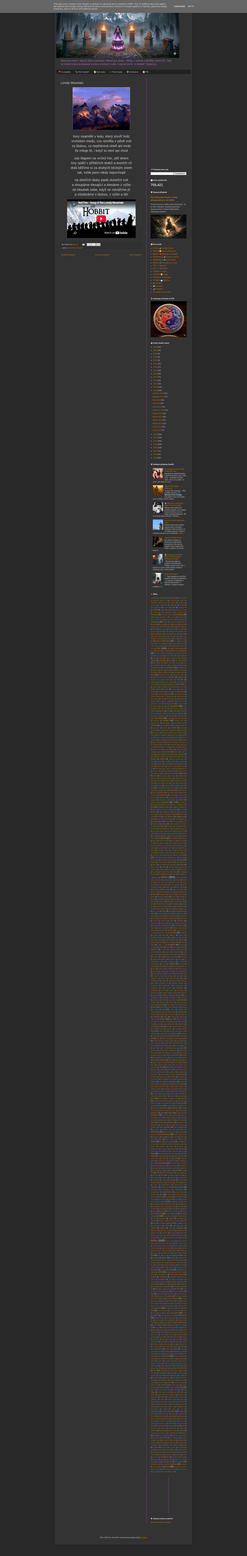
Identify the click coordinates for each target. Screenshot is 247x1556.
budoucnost (180, 646)
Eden (176, 713)
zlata (168, 1442)
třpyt (158, 1322)
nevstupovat (155, 993)
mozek (181, 949)
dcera (182, 672)
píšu (154, 1060)
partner (153, 1045)
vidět (166, 1368)
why (173, 1414)
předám (160, 1122)
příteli (181, 1129)
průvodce (154, 1120)
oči (163, 1009)
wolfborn (181, 1414)
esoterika (154, 725)
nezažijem (174, 993)
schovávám (162, 1199)
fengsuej (175, 732)
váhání (175, 1346)
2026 (155, 347)
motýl (182, 947)
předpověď (170, 1122)
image (169, 792)
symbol (153, 1277)
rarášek (173, 1144)
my (162, 957)
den (173, 677)
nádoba (153, 966)
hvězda (173, 776)
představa (180, 1122)
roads (170, 1156)
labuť (160, 874)
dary (152, 672)
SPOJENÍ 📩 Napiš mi (161, 280)
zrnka (162, 1459)
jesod (169, 812)
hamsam (159, 752)
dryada (182, 699)
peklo (182, 1048)
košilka (166, 850)
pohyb (163, 1079)
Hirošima (168, 754)
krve (154, 864)
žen (168, 1464)
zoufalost (168, 1452)
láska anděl (180, 877)
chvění (159, 788)
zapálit (153, 1426)
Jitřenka (181, 814)
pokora (153, 1081)
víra (154, 1370)
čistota (158, 667)
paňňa (166, 1043)
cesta (184, 651)
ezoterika (173, 728)
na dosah (161, 961)
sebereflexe (166, 1189)
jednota (174, 809)
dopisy (174, 689)
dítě (167, 684)
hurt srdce (163, 776)
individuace (163, 795)
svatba (155, 1270)
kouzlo (153, 852)
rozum (155, 1170)
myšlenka (163, 959)
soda (160, 1223)
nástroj (155, 971)
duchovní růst (169, 703)
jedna (184, 807)
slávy (161, 1209)
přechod (163, 1125)
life (167, 906)
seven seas (180, 1194)
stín (152, 1255)
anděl (173, 607)
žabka (177, 1462)
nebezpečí (180, 976)
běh (185, 626)
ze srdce (162, 1435)
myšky (155, 959)
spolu (161, 1237)
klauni (166, 836)
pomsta (168, 1084)
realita (171, 1146)
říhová (180, 1175)
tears (182, 1296)
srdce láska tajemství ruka (162, 1246)
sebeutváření (155, 1192)
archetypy (179, 615)
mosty (175, 947)
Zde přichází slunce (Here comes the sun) (175, 470)
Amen (182, 605)
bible (160, 631)
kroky (178, 862)
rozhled (164, 1165)
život (167, 1466)
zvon (170, 1462)
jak (161, 804)
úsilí (163, 1339)
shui (183, 1197)
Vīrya (168, 1370)
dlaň (179, 684)
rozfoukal (156, 1165)
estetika (162, 725)
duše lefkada (161, 708)
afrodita (181, 602)
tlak (166, 1308)
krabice (170, 852)
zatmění (153, 1430)
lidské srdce (160, 906)
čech (177, 660)
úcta (185, 1327)
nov (176, 997)
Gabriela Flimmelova (172, 740)
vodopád (161, 1389)
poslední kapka (156, 1089)
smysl (171, 1218)
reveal (160, 1151)
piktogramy (159, 1055)
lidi (178, 904)
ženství (155, 1467)
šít (180, 1284)
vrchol (160, 1394)
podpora (163, 1072)
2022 (155, 360)
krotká (184, 862)
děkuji (158, 677)
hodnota (181, 761)
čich (154, 665)
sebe (155, 1185)
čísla (171, 665)
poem (163, 1074)
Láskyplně (162, 894)
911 (158, 600)
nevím (163, 990)
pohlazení (163, 1077)
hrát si (166, 771)
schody (153, 1199)
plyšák (168, 1067)
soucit (171, 1223)
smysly (153, 1221)
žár (152, 1464)
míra (176, 937)
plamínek (178, 1060)
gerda (159, 747)
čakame (168, 658)
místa (152, 940)
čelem (155, 663)
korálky (181, 845)
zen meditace (174, 1438)
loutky (184, 909)
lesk (159, 899)
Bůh (158, 648)
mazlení (163, 921)
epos (176, 723)
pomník (153, 1084)
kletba (153, 838)
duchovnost (154, 706)
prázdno (165, 1108)
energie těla (155, 723)
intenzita (172, 800)
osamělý (169, 1029)
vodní (152, 1389)
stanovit (155, 1253)
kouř (172, 850)
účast (154, 1330)
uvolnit (184, 1341)
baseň (175, 624)
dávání (169, 672)
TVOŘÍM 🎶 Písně (160, 272)
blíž (171, 636)
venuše (160, 1358)
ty (151, 1327)
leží (183, 901)
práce (170, 1103)
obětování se (173, 1000)
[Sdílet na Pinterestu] (99, 244)
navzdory (170, 973)
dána (162, 670)
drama (169, 699)
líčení (173, 904)
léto (180, 899)
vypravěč (170, 1402)
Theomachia (170, 1306)
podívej (169, 1069)
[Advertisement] (168, 121)
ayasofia (183, 622)
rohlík (164, 1158)
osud (176, 1033)
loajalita (158, 909)
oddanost (154, 1012)
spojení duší (155, 1235)
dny (185, 684)
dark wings (180, 670)
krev (181, 860)
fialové (160, 735)
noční (157, 997)
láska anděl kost (156, 880)
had (173, 749)
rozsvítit (173, 1168)
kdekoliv (160, 833)
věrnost (168, 1358)
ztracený (169, 1459)
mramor (167, 952)
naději (182, 964)
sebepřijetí (154, 1189)
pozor (173, 1101)
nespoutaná (179, 985)
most (168, 947)
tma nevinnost (162, 1310)
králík (184, 852)
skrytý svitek (172, 1206)
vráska (153, 1394)
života (155, 1471)
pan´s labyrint (155, 1043)
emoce (160, 718)
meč (171, 921)
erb (183, 723)
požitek (163, 1103)
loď (165, 909)
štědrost (161, 1286)
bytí (169, 651)
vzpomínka (154, 1411)
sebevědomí (167, 1192)
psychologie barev (180, 1134)
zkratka (161, 1442)
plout (161, 1067)
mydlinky (169, 957)
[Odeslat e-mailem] (88, 244)
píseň (184, 1055)
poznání (183, 1098)
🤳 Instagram (158, 289)
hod (165, 761)
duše (176, 706)
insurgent (172, 797)
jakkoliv (167, 804)
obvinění (170, 1007)
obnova (160, 1005)
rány (166, 1144)
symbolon (173, 1277)
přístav (165, 1129)
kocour (173, 840)
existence (156, 728)
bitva (184, 631)
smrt (158, 1216)
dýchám (153, 713)
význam (181, 1404)
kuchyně (181, 867)
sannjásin (154, 1182)
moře (161, 947)
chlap (173, 783)
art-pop (181, 617)
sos (165, 1223)
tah (162, 1289)
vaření (168, 1349)
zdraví (184, 1433)
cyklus (161, 658)
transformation (159, 1318)
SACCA (172, 1177)
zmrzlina (181, 1447)
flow (152, 737)
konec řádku (164, 845)
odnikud (162, 1014)
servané (170, 1194)
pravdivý (169, 1105)
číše (164, 667)
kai (154, 821)
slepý (167, 1209)
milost (168, 928)
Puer (168, 1137)
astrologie (180, 619)
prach (182, 1103)
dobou (155, 687)
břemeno (174, 643)
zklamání (181, 1440)
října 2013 (157, 400)
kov (159, 852)
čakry (176, 658)
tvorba (184, 1322)
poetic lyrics (172, 1074)
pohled (172, 1077)
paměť (184, 1038)
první (172, 1120)
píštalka (183, 1057)
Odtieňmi (154, 1019)
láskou (178, 892)
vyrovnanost (180, 1402)
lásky (155, 894)
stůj (152, 1265)
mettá (176, 925)
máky (176, 913)
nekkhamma (155, 981)
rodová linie (155, 1158)
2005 (155, 458)
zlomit (178, 1445)
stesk (182, 1253)
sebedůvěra (166, 1185)
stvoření (158, 1265)
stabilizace (183, 1250)
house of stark (172, 766)
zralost (155, 1457)
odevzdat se (164, 1012)
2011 (155, 438)
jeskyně (161, 812)
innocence (180, 795)
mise (182, 937)
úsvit (177, 1339)
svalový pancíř (181, 1267)
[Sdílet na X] (93, 244)
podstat (171, 1072)
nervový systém (177, 983)
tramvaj (164, 1315)
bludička (169, 638)
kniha (155, 840)
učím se (161, 1330)
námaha (161, 969)
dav (162, 672)
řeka (162, 1175)
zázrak (181, 1430)
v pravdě (156, 1346)
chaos (159, 780)
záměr (171, 1423)
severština (154, 1197)
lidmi (152, 906)
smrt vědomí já (168, 1216)
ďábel (184, 667)
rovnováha (162, 1163)
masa (167, 918)
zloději (163, 1445)
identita (172, 790)
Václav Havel (166, 1346)
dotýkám (153, 696)
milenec (160, 928)
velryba (153, 1358)
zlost (184, 1445)
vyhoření (181, 1397)
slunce (162, 1211)
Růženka (166, 1173)
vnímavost (161, 1382)
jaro (183, 804)
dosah (182, 689)
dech (153, 675)
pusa (152, 1139)
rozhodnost (173, 1165)
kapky (162, 826)
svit (165, 1274)
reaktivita (162, 1146)
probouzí (181, 1110)
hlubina (162, 759)
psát (174, 1132)
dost (169, 691)
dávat (176, 672)
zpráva (178, 1454)
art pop (173, 617)
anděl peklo (182, 607)
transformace (181, 1315)
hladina (176, 754)
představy (154, 1125)
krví (161, 864)
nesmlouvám (166, 985)
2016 (155, 380)
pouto (168, 1098)
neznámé (156, 995)
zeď (168, 1435)
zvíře (158, 1462)
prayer (184, 1105)
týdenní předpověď (168, 1327)
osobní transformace (177, 1031)
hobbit (159, 761)
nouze (170, 997)
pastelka (178, 1045)
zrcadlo (183, 1457)
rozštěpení (182, 1168)
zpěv (176, 1452)
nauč (170, 971)
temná (184, 1298)
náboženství (155, 964)
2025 (155, 350)
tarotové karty (162, 1296)
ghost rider (174, 747)
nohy (163, 997)
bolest (167, 641)
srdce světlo (166, 1248)
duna (169, 706)
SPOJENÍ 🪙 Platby (160, 274)
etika (169, 725)
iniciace (172, 795)
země (164, 1438)
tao (183, 1291)
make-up (161, 913)
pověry (175, 1098)
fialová (153, 735)
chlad (167, 783)
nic (162, 995)
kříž (164, 867)
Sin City (178, 1201)
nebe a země (159, 976)
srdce (154, 1240)
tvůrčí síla (181, 1325)
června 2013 (158, 413)
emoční (169, 718)
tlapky (173, 1308)
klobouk (183, 838)
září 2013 (156, 403)
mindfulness (155, 937)
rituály (153, 1156)
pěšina (182, 1050)
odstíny (181, 1017)
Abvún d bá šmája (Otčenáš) (172, 487)
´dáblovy (153, 598)
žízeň (172, 1471)
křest (174, 864)
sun (165, 1267)
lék (185, 897)
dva (168, 711)
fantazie (153, 730)
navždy (177, 973)
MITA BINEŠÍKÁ (170, 940)
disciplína (161, 684)
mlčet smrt (168, 942)
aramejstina (168, 612)
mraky (161, 952)
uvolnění (176, 1341)
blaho (167, 634)
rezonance (169, 1151)
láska (164, 877)
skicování (172, 1204)
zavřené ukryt (171, 1430)
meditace (180, 921)
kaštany (170, 831)
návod (177, 971)
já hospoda (183, 802)
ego (182, 713)
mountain (79, 248)
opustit (172, 1024)
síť (160, 1204)
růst (152, 1173)
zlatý (152, 1445)
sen (161, 1194)
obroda (162, 1007)
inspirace (162, 797)
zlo (157, 1445)
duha (166, 701)
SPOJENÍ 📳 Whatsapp (162, 277)
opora (158, 1024)
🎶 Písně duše (115, 72)
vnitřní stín (172, 1387)
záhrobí (174, 1421)
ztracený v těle (179, 1459)
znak (152, 1450)
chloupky (181, 783)
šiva (185, 1284)
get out (166, 747)
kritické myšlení (163, 862)
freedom (176, 737)
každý (153, 833)
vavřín (153, 1351)
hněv (152, 761)
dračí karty (154, 699)
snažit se (162, 1221)
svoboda (181, 1274)
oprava (165, 1024)
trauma (158, 1320)
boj (152, 641)
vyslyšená (154, 1404)
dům (162, 706)
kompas (171, 843)
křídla (182, 864)
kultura (170, 869)
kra (164, 852)
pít (159, 1060)
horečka (159, 764)
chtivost (181, 785)
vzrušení (164, 1411)
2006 (155, 454)
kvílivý (182, 872)
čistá (152, 667)
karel (176, 826)
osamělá (183, 1026)
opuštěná (181, 1024)
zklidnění (154, 1442)
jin (158, 814)
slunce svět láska (174, 1211)
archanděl (180, 612)
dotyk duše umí (179, 694)
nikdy (174, 995)
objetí (182, 1000)
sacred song (182, 1177)
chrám (160, 785)
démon (166, 677)
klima (171, 838)
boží (175, 641)
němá (164, 981)
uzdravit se (156, 1344)
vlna (174, 1377)
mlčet (161, 942)
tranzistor (181, 1318)
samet (164, 1180)
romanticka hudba (163, 1161)
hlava (159, 756)
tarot (152, 1294)
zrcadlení (175, 1457)
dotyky (171, 696)
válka (182, 1346)
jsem (171, 816)
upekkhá (153, 1337)
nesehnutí (154, 985)
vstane (167, 1394)
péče (155, 1048)
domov (182, 687)
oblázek (153, 1002)
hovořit (182, 766)
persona (162, 1050)
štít (152, 1289)
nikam (168, 995)
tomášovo (168, 1313)
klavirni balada (175, 836)
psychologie (165, 1134)
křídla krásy (155, 867)
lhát (157, 904)
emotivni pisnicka (180, 718)
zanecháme (180, 1423)
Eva (175, 725)
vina (178, 1368)
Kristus (153, 862)
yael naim (154, 1418)
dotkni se (161, 694)
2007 (155, 451)
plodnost (160, 1065)
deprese (181, 677)
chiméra (159, 783)
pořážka (172, 1086)
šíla (171, 1284)
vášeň (175, 1349)
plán (185, 1060)
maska (174, 918)
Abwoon (173, 600)
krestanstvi (154, 860)
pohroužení (154, 1079)
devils (178, 682)
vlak (175, 1375)
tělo (176, 1298)
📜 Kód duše (99, 72)
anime (170, 610)
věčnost (159, 1353)
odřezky (173, 1017)
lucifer (164, 911)
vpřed (182, 1392)
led (167, 897)
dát (157, 672)
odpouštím (171, 1014)
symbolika (163, 1277)
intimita (181, 800)
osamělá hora (158, 1029)
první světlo (180, 1120)
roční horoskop (179, 1156)
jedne (155, 809)
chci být (181, 780)
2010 (155, 441)
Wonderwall (162, 1416)
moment (153, 947)
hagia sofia (180, 749)
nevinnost (180, 990)
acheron (153, 605)
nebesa (170, 976)
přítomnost (155, 1132)
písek (177, 1055)
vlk (185, 1375)
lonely (73, 248)
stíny (159, 1255)
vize (166, 1373)
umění (163, 1332)
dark (173, 670)
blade (161, 634)
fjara (182, 735)
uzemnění (166, 1344)
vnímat (153, 1382)
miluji (163, 935)
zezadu (157, 1440)
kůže (168, 872)
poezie (181, 1074)
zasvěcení (173, 1428)
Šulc (157, 1289)
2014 (155, 387)
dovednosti (180, 696)
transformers (171, 1318)
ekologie (171, 716)
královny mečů (158, 855)
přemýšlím (172, 1125)
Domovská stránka (102, 255)
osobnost (154, 1033)
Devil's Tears (169, 682)
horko (167, 764)
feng (175, 730)
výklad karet (172, 1399)
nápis (174, 969)
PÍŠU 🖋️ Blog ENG (160, 269)
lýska (176, 911)
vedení (167, 1353)
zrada (184, 1454)
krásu (156, 857)
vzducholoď (154, 1409)
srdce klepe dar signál (165, 1243)
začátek (153, 1421)
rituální (182, 1153)
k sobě (177, 819)
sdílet (184, 1182)
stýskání (153, 1267)
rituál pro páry (172, 1153)
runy (182, 1170)
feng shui (183, 730)
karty (154, 831)
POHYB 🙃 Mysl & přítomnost (164, 251)
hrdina (172, 771)
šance (182, 1282)
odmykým (154, 1014)
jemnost (153, 812)
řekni (168, 1175)
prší (182, 1117)
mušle (179, 954)
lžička (182, 911)
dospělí (153, 691)
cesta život (159, 655)
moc (152, 945)
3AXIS (174, 598)
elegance (181, 716)
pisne (155, 1057)
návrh (155, 973)
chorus (153, 785)
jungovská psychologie (164, 819)
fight (166, 735)
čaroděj (153, 660)
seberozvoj (179, 1189)
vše (174, 1394)
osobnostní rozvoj (166, 1033)
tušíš (171, 1322)
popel (182, 1084)
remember (164, 1149)
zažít (170, 1433)
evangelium (182, 725)
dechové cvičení (178, 675)
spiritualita (179, 1228)
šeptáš (165, 1284)
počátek (162, 1069)
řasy (185, 1173)
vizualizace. (180, 1373)
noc (180, 995)
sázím (162, 1182)
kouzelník (181, 850)
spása (162, 1228)
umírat (163, 1334)
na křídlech (171, 961)
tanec (167, 1291)
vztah (172, 1411)
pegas (174, 1048)
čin (159, 665)
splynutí (164, 1233)
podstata (181, 1072)
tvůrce (173, 1325)
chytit (152, 790)
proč (162, 1113)
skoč (184, 1204)
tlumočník (181, 1308)
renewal (173, 1149)
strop (159, 1260)
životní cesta (163, 1471)
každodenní (180, 831)
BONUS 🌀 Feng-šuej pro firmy (165, 263)
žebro (163, 1464)
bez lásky (162, 629)
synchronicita (179, 1279)
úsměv (170, 1339)
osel (176, 1029)
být (165, 651)
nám (154, 969)
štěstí (169, 1286)
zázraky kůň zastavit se (158, 1433)
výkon (182, 1399)
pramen (153, 1105)
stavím (176, 1253)
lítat (152, 909)
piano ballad (172, 1053)
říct (174, 1175)
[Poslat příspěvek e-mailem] (83, 244)
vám (152, 1349)
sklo (179, 1204)
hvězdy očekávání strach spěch (161, 778)
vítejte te (176, 1370)
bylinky (158, 651)
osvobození (157, 1036)
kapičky (184, 821)
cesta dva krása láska (161, 653)
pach (157, 1038)
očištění (180, 1009)
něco (163, 978)
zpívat (161, 1454)
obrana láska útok (180, 1005)
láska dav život (162, 882)
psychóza (156, 1137)
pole (167, 1081)
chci (174, 780)
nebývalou (154, 978)
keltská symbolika (172, 833)
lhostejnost (164, 904)
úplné (161, 1337)
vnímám (173, 1380)
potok (184, 1091)
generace (173, 744)
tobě (184, 1310)
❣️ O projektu (64, 72)
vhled (182, 1365)
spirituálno (180, 1230)
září (183, 1426)
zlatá (173, 1442)
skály (165, 1204)
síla (165, 1202)
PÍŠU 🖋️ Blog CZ (159, 266)
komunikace (180, 843)
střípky (182, 1260)
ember (153, 718)
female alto (168, 730)
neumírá (169, 988)
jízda (152, 816)
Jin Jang (164, 814)
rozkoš (166, 1168)
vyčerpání (171, 1397)
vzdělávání (180, 1406)
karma (168, 828)
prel (183, 1108)
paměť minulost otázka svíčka (163, 1041)
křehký (168, 864)
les (154, 899)
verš (174, 1358)
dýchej (161, 713)
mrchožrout (176, 952)
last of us (172, 894)
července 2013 (159, 410)
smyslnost (180, 1218)
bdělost (172, 626)
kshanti (172, 867)
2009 (155, 444)
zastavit (163, 1428)
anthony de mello (180, 610)
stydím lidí (167, 1265)
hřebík (170, 773)
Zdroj (154, 1435)
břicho (182, 643)
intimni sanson (155, 802)
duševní (153, 711)
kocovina (181, 840)
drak (162, 699)
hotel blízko (161, 766)
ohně (152, 1021)
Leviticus (161, 901)
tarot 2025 (170, 1294)
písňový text (174, 1057)
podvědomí (154, 1074)
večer (152, 1353)
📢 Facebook (158, 286)
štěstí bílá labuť (179, 1286)
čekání (184, 660)
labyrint (166, 874)
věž (177, 1365)
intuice (166, 802)
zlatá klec (181, 1442)
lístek (182, 906)
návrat (184, 971)
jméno (159, 816)
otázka (166, 1036)
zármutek (171, 1426)
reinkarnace (154, 1149)
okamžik (175, 1021)
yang (161, 1418)
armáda (153, 617)
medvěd (163, 923)
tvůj (167, 1325)
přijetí (168, 1127)
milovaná (161, 930)
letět (169, 899)
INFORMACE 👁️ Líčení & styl (164, 260)
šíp (176, 1284)
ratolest (181, 1144)
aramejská (157, 612)
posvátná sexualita (164, 1091)
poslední (181, 1086)
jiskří (171, 814)
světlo (160, 1272)
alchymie (173, 605)
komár (164, 843)
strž (165, 1260)
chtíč (175, 785)
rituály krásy (161, 1156)
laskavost (170, 892)
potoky (156, 1093)
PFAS (163, 1053)
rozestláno (183, 1163)
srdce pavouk (179, 1246)
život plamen (182, 1469)
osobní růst (163, 1031)
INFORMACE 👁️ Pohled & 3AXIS (166, 257)
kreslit (182, 857)
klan (160, 836)
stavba (168, 1253)
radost (153, 1142)
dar (168, 670)
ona (152, 1024)
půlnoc (182, 1137)
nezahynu (165, 993)
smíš (152, 1216)
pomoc (161, 1084)
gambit (184, 740)
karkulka (161, 828)
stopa (178, 1255)
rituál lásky (162, 1153)
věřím (152, 1361)
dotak (175, 691)
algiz (165, 605)
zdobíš (177, 1433)
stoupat (155, 1258)
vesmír (160, 1361)
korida (153, 848)
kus (162, 872)
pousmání (181, 1096)
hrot (158, 773)
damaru (155, 670)
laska (156, 877)
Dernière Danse (156, 679)
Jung (152, 819)
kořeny (177, 848)
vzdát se (170, 1406)
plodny (170, 1065)
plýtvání (176, 1067)
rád (183, 1139)
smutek (162, 1218)
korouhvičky (161, 848)
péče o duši (164, 1048)
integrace (181, 797)
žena (174, 1464)
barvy (162, 624)
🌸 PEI (146, 72)
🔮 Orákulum (132, 72)
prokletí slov (180, 1113)
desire (167, 679)
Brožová (159, 643)
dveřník (181, 711)
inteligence (163, 800)
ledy (180, 897)
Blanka (174, 634)
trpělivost (181, 1320)
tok (161, 1313)
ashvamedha (170, 619)
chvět (166, 788)
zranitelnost (165, 1457)
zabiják (174, 1418)
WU (177, 1416)
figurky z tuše (174, 735)
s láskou (164, 1177)
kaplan (170, 826)
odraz (165, 1017)
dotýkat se (162, 696)
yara (167, 1418)
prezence (163, 1110)
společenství (179, 1235)
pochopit (171, 1079)
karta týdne (182, 828)
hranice (184, 768)
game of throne (158, 742)
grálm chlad (156, 749)
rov (154, 1163)
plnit (152, 1065)
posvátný (177, 1091)
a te (165, 600)
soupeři (184, 1223)
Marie (155, 918)
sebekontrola (179, 1185)
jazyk (152, 807)
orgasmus (175, 1026)
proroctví (166, 1115)
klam (154, 836)
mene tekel (182, 923)
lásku (184, 892)
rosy (179, 1161)
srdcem (176, 1248)
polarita (161, 1081)
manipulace (182, 916)
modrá (182, 945)
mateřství (183, 918)
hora (68, 248)
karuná (162, 831)
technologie (154, 1298)
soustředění (157, 1225)
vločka (159, 1380)
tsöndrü (165, 1322)
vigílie (172, 1368)
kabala (184, 819)
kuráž (155, 872)
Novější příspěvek (68, 255)
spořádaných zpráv (172, 1237)
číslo (177, 665)
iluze (161, 792)
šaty (152, 1284)
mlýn (182, 942)
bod (175, 638)
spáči (174, 1225)
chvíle (173, 788)
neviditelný (154, 990)
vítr (183, 1370)
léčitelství (161, 897)
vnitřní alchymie (179, 1382)
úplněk (168, 1337)
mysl (176, 957)
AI (160, 605)
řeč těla (155, 1175)
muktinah (171, 954)
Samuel (181, 1180)
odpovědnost (182, 1014)
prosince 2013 (158, 393)
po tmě (184, 1067)
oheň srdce (180, 1019)
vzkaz (174, 1409)
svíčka (159, 1274)
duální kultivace (156, 701)
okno (182, 1021)
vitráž (161, 1373)
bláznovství (154, 636)
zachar (182, 1421)
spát (170, 1228)
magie (153, 913)
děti (160, 682)
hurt (155, 776)
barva (155, 624)
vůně (162, 1397)
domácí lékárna (171, 687)
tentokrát (161, 1303)
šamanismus (162, 1282)
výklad (162, 1399)
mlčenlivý (154, 942)
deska (175, 679)
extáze (165, 728)
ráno (179, 1141)
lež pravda (175, 901)
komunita (154, 845)
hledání (174, 756)
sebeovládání (165, 1187)
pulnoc (175, 1137)
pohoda (181, 1077)
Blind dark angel (171, 574)
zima (174, 1440)
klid (164, 838)
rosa (173, 1161)
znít (173, 1450)
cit (185, 655)
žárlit (156, 1464)
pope (175, 1084)
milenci (153, 928)
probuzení (154, 1113)
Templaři (171, 1301)
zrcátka (155, 1459)
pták (163, 1137)
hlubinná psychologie (176, 759)
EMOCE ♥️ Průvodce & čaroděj (165, 254)
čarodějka (162, 660)
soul (177, 1223)
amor (159, 607)
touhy (184, 1313)
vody (168, 1389)
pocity (155, 1069)
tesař (175, 1303)
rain (161, 1141)
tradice (155, 1315)
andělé (155, 610)
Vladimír (168, 1375)
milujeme (183, 933)
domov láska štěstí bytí (159, 689)
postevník (181, 1089)
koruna (170, 848)
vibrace (153, 1368)
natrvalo (163, 971)
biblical (167, 631)
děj (152, 677)
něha (181, 978)
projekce (170, 1113)
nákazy (167, 966)
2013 (155, 390)
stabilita (173, 1250)
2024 (155, 354)
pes (169, 1050)
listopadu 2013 (159, 397)
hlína (182, 756)
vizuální (153, 1375)
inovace (153, 797)
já (173, 802)
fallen (182, 728)
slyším (184, 1211)
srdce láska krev (181, 1243)
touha (176, 1313)
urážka (184, 1337)
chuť (152, 788)
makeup (168, 913)
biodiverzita (176, 631)
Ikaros (155, 792)
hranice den (157, 771)
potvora (172, 1096)
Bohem (182, 638)
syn (170, 1279)
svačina (171, 1267)
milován (153, 930)
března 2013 (158, 423)
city (154, 658)
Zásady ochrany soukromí (161, 1522)
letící (175, 899)
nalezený (183, 966)
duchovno (180, 703)
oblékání (162, 1002)
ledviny (174, 897)
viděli (160, 1368)
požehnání (154, 1103)
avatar (165, 622)
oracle (153, 1026)
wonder (153, 1416)
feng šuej (156, 732)
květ (174, 872)
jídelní (153, 814)
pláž (182, 1062)
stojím (171, 1255)
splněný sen (155, 1233)
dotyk (169, 694)
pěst (175, 1050)
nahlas (160, 966)
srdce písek (155, 1248)
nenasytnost (173, 981)
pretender (154, 1110)
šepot (158, 1284)
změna (156, 1447)
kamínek (176, 821)
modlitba (171, 945)
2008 (155, 448)
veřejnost (181, 1358)
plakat (170, 1060)
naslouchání (182, 969)
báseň (182, 624)
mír (171, 937)
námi (168, 969)
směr (175, 1213)
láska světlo (180, 887)
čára (182, 658)
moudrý (163, 949)
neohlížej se (163, 983)
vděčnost (167, 1351)
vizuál (172, 1373)
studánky (163, 1262)
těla (162, 1298)
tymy (179, 1327)
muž (184, 954)
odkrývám (181, 1012)
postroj (153, 1091)
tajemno (168, 1289)
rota (185, 1161)
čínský (165, 665)
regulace (180, 1146)
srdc (182, 1237)
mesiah (155, 925)
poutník (160, 1098)
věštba (163, 1365)
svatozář (163, 1270)
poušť (153, 1098)
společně (154, 1237)
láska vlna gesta (178, 889)
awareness (174, 622)
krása (184, 855)
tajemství (177, 1289)
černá (162, 663)
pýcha (160, 1139)
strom (173, 1258)
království (170, 855)
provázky (168, 1117)
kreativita (165, 857)
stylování (181, 1265)
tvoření (155, 1325)
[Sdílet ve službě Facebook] (96, 244)
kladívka (183, 833)
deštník (153, 682)
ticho (159, 1308)
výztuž (153, 1406)
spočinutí (173, 1233)
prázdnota (174, 1108)
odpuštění (156, 1017)
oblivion (171, 1002)
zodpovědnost (157, 1452)
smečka (168, 1213)
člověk (171, 668)
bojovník (159, 641)
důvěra (161, 711)
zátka (182, 1428)
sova (167, 1225)
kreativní (174, 857)
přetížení (154, 1127)
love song (156, 911)
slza (154, 1213)
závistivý (162, 1430)
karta (174, 828)
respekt (181, 1149)
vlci (181, 1375)
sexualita (168, 1197)
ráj (174, 1141)
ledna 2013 (157, 430)
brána (182, 641)
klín (177, 838)
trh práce (166, 1320)
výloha (153, 1402)
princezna (172, 1110)
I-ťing (165, 790)
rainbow (167, 1141)
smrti (154, 1218)
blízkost (164, 636)
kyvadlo (153, 874)
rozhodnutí (182, 1165)
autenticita (155, 622)
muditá (163, 954)
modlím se (161, 945)
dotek (182, 691)
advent (172, 602)
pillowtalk (169, 1055)
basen (168, 624)
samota (172, 1180)
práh (175, 1103)
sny (154, 1223)
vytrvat (174, 1404)
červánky (170, 663)
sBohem (169, 1182)
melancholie (172, 923)
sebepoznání (178, 1187)
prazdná (156, 1108)
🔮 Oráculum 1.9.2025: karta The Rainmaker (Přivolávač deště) (173, 557)
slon (179, 1209)
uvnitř (169, 1341)
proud (160, 1117)
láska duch (175, 882)
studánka (154, 1262)
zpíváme (153, 1454)
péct (185, 1045)
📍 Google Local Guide (162, 292)
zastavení (154, 1428)
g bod (161, 740)
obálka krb (156, 1000)
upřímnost (176, 1337)
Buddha (170, 646)
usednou (156, 1339)
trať (152, 1320)
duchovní (181, 701)
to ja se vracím (175, 1310)
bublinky (161, 646)
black (154, 634)
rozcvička (174, 1163)
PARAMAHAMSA (178, 1043)
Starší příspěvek (135, 255)
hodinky (172, 761)
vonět (168, 1392)
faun (160, 730)
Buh (152, 648)
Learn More (179, 6)
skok (154, 1206)
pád (152, 1038)
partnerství (161, 1045)
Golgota (183, 747)
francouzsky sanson (163, 737)
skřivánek (181, 1206)
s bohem (156, 1177)
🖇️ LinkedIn (157, 283)
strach (164, 1258)
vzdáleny (161, 1406)
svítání (172, 1274)
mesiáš (162, 925)
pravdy (177, 1105)
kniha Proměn (164, 840)
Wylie (182, 1416)
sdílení (177, 1182)
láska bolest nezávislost (172, 880)
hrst (164, 773)
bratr (152, 643)
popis (152, 1086)
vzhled (165, 1409)
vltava (166, 1380)
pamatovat (175, 1038)
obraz (155, 1007)
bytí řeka (177, 651)
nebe (184, 973)
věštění (170, 1365)
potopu (172, 1093)
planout (155, 1062)
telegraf (169, 1298)
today (155, 1313)
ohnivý (159, 1021)
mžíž (180, 959)
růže (158, 1173)
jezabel (175, 812)
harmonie (168, 752)
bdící (179, 626)
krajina (178, 852)
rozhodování (157, 1168)
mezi (182, 925)
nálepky (175, 966)
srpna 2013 (157, 407)
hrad (177, 768)
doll (162, 687)
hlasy (152, 756)
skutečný (154, 1209)
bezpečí (153, 631)
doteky (153, 694)
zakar (152, 1423)
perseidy (153, 1050)
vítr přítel (153, 1373)
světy (152, 1274)
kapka (164, 824)
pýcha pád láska (172, 1139)
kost (159, 850)
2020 (155, 367)
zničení (167, 1450)
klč (183, 836)
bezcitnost (172, 629)
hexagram (159, 754)
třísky (152, 1322)
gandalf (164, 744)
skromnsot (161, 1206)
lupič (170, 911)
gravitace (166, 749)
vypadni (160, 1402)
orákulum (160, 1026)
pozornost (181, 1101)
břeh (166, 643)
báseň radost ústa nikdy (159, 626)
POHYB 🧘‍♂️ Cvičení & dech (163, 248)
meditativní (154, 923)
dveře (174, 711)
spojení (181, 1233)
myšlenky (172, 959)
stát (162, 1253)
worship (170, 1416)
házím (176, 752)
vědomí (167, 1356)
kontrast (173, 845)
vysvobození (164, 1404)
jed (173, 807)
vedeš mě (176, 1353)
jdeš (158, 807)
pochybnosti (180, 1079)
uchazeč (177, 1330)
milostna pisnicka (178, 928)
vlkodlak (156, 1377)
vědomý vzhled (179, 1356)
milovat (173, 933)
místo (159, 940)
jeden (178, 807)
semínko (153, 1194)
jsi (177, 816)
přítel (173, 1129)
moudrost (154, 949)
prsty (176, 1117)
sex (161, 1197)
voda (181, 1387)
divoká (173, 684)
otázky (173, 1036)
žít (161, 1467)
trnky (173, 1320)
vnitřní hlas (154, 1385)
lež (168, 901)
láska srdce (169, 887)
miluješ (156, 935)
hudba (184, 773)
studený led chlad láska (176, 1262)
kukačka (153, 869)
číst (183, 665)
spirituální (154, 1230)
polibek (174, 1081)
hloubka (153, 759)
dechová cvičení (164, 675)
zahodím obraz (164, 1421)
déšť (181, 679)
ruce (171, 1170)
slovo (155, 1211)
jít (175, 814)
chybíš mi (181, 788)
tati (177, 1296)
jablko (155, 804)
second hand (179, 1192)
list (177, 906)
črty (179, 667)
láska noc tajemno (173, 885)
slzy (160, 1214)
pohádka (154, 1077)
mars (161, 918)
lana (180, 874)
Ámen (153, 607)
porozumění (162, 1086)
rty (166, 1170)
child (152, 783)
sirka (184, 1201)
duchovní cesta (156, 703)
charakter (167, 780)
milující (181, 935)
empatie (156, 720)
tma (152, 1310)
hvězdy (181, 776)
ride (177, 1151)
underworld (180, 1334)
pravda (161, 1105)
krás (177, 855)
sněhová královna (174, 1221)
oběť (164, 1000)
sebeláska (154, 1187)
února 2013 (157, 427)
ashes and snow (156, 619)
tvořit (162, 1325)
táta (171, 1296)
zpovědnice (169, 1454)
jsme (182, 816)
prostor (174, 1115)
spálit (182, 1225)
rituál (153, 1154)
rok (170, 1158)
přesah (181, 1125)
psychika (181, 1132)
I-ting (158, 790)
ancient (166, 607)
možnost (153, 952)
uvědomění (154, 1341)
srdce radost (170, 1241)
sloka (173, 1209)
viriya (162, 1370)
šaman (153, 1282)
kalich (160, 821)
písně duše (163, 1057)
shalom (176, 1197)
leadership (180, 894)
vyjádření (154, 1399)
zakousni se (162, 1423)
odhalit (173, 1012)
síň (172, 1201)
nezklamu (183, 993)
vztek (152, 1414)
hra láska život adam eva (164, 768)
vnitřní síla (162, 1387)
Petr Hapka (154, 1053)
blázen (181, 634)
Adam (182, 600)
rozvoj (161, 1170)
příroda (183, 1127)
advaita (164, 602)
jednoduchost (164, 809)
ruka (177, 1170)
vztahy (181, 1411)
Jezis (182, 812)
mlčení (181, 940)
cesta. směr (170, 655)
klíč (159, 838)
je (168, 807)
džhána (168, 713)
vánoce (159, 1349)
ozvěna (181, 1036)
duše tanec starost (177, 708)
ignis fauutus (182, 790)
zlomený (171, 1445)
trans (171, 1315)
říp (185, 1175)
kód (152, 843)
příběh (162, 1127)
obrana (168, 1005)
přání (152, 1122)
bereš (155, 629)
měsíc (169, 925)
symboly (162, 1279)
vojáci (175, 1389)
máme (153, 916)
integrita (153, 800)
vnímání (181, 1380)
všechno (181, 1394)
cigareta (179, 655)
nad (164, 964)
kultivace (162, 869)
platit (168, 1062)
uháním (169, 1330)
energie (166, 720)
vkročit (161, 1375)
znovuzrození (182, 1450)
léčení (153, 897)
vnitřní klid (164, 1385)
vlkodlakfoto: (166, 1377)
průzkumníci (164, 1120)
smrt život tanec (181, 1216)
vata (182, 1349)
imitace (176, 792)
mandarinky (161, 916)
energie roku (178, 720)
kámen (167, 821)
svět (170, 1270)
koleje (158, 843)
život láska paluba (169, 1469)
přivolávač (166, 1132)
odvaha (162, 1019)
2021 (155, 364)
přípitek (176, 1127)
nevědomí (179, 988)
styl (174, 1265)
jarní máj (176, 804)
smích (182, 1213)
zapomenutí (161, 1426)
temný (163, 1301)
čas (171, 660)
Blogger (144, 1538)
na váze (181, 961)
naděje (171, 964)
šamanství (173, 1282)
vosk (175, 1392)
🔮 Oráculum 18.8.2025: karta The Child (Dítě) (174, 504)
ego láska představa (158, 716)
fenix (182, 732)
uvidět (163, 1341)
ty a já (157, 1327)
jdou (164, 807)
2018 (155, 374)
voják (182, 1389)
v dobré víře (182, 1344)
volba (152, 1392)
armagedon (163, 617)
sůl (160, 1267)
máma (182, 913)
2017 (155, 377)
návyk (162, 973)
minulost (164, 937)
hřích (177, 773)
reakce (153, 1146)
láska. (162, 892)
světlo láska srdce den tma (175, 1272)
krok (172, 862)
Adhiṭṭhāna (154, 602)
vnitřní (169, 1382)
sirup (154, 1204)
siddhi (170, 1199)
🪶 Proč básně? (82, 72)
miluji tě (172, 935)
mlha (176, 942)
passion (170, 1045)
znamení (159, 1450)
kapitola (155, 824)
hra (152, 768)
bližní (177, 636)
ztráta (152, 1462)
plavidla (175, 1062)
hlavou (166, 756)
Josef (165, 816)
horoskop (175, 764)
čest (185, 663)
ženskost (183, 1464)
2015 (155, 384)
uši (183, 1339)
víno (184, 1368)
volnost (160, 1392)
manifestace (172, 916)
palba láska (166, 1038)
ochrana (167, 1021)
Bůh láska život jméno (175, 648)
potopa (164, 1093)
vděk (174, 1351)
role (176, 1158)
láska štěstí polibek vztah (160, 889)
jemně (182, 809)
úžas (174, 1344)
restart (153, 1151)
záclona (181, 1418)
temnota (155, 1301)
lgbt (152, 904)
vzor (181, 1409)
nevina (171, 990)
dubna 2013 (158, 420)
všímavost (154, 1397)
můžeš (155, 957)
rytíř (172, 1173)
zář (178, 1426)
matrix (155, 921)
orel (168, 1026)
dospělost (161, 691)
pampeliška (180, 1041)
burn (152, 651)
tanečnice (175, 1291)
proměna (154, 1115)
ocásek (184, 1007)
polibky (182, 1081)
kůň (176, 869)
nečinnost (172, 978)
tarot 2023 (160, 1294)
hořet (152, 766)
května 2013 (158, 417)
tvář (177, 1322)
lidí (183, 904)
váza (159, 1351)
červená (178, 663)
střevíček (173, 1260)
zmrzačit (172, 1447)
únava (171, 1334)
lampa (174, 874)
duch (172, 701)
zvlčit (164, 1462)
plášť (162, 1062)
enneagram (167, 723)
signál (177, 1199)
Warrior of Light (163, 1414)
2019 (155, 370)
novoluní (183, 997)
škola (154, 1286)
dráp (175, 699)
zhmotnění (166, 1440)
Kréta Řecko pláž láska (168, 860)
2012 (155, 434)
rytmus (179, 1173)
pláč (164, 1060)
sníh (184, 1221)
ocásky (156, 1009)
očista (172, 1009)
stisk (164, 1255)
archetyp (154, 615)
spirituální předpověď (167, 1230)
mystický (183, 957)
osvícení (183, 1033)
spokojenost (167, 1235)
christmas (168, 785)
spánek (153, 1228)
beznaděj (181, 629)
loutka (178, 909)
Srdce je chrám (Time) (173, 538)
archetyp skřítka (167, 614)
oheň (171, 1019)
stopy (184, 1255)
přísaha (156, 1129)
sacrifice (156, 1180)
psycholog (154, 1134)
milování (170, 930)
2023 (155, 357)
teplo (168, 1303)
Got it (191, 6)
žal (183, 1462)
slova (184, 1209)
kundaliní (183, 869)
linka (172, 906)
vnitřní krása (175, 1385)
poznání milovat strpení (161, 1101)
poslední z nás (169, 1089)
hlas (182, 754)
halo (152, 752)
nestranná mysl (156, 988)
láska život (154, 892)
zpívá (182, 1452)
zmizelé (164, 1447)
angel (163, 610)
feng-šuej (166, 732)
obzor (177, 1007)
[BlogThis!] (90, 244)
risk (183, 1151)
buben (153, 646)
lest (164, 899)
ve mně (181, 1351)
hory (182, 764)
